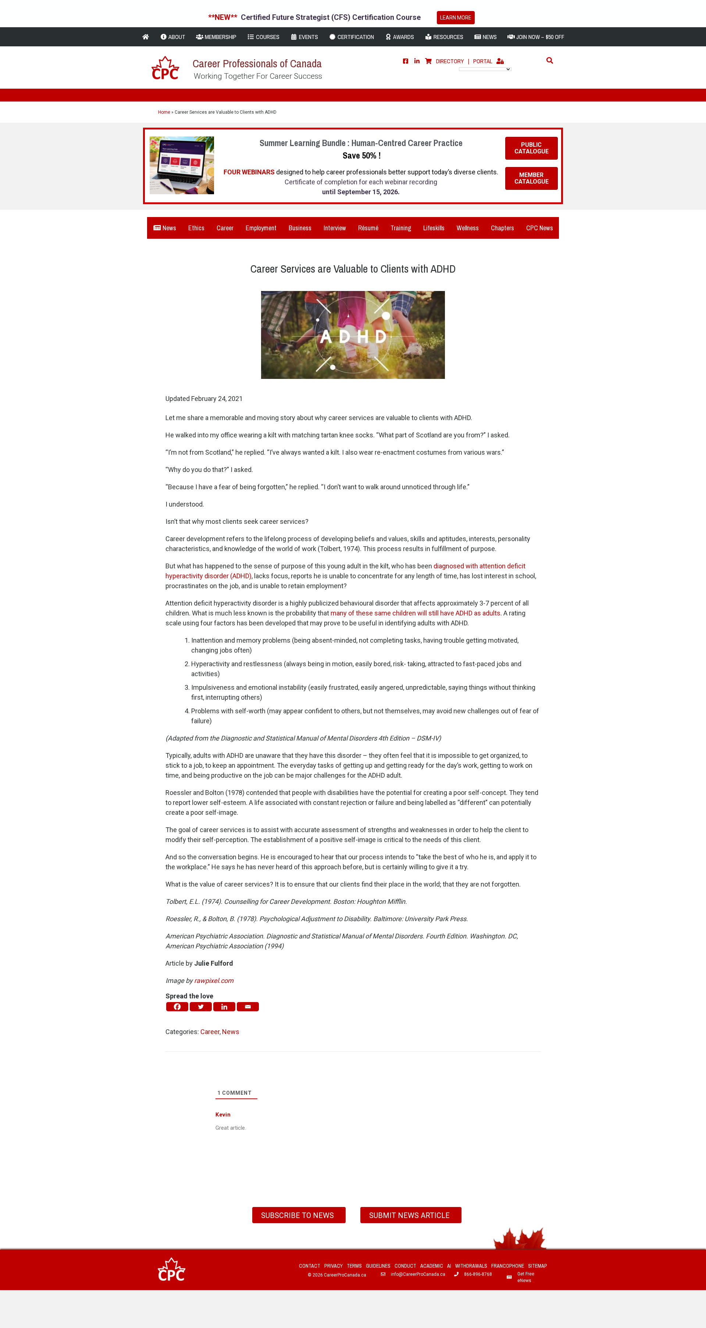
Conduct (405, 1266)
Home (164, 112)
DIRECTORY (450, 61)
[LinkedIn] (416, 61)
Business (300, 227)
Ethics (196, 227)
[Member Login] (500, 61)
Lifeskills (434, 227)
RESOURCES (447, 37)
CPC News (539, 227)
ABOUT (176, 37)
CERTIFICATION (355, 37)
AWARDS (403, 37)
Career (225, 227)
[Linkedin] (224, 1006)
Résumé (368, 227)
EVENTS (307, 37)
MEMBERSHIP (219, 37)
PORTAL (482, 61)
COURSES (266, 37)
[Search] (547, 60)
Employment (261, 227)
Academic (431, 1266)
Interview (335, 227)
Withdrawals (471, 1266)
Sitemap (537, 1266)
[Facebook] (405, 61)
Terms (354, 1266)
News (168, 227)
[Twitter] (201, 1006)
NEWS (489, 37)
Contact (309, 1266)
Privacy (333, 1266)
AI (449, 1266)
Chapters (502, 227)
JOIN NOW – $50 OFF (539, 37)
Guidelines (378, 1266)
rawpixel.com (213, 980)
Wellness (468, 227)
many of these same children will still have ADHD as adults (415, 613)
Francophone (507, 1266)
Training (401, 227)
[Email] (248, 1006)
